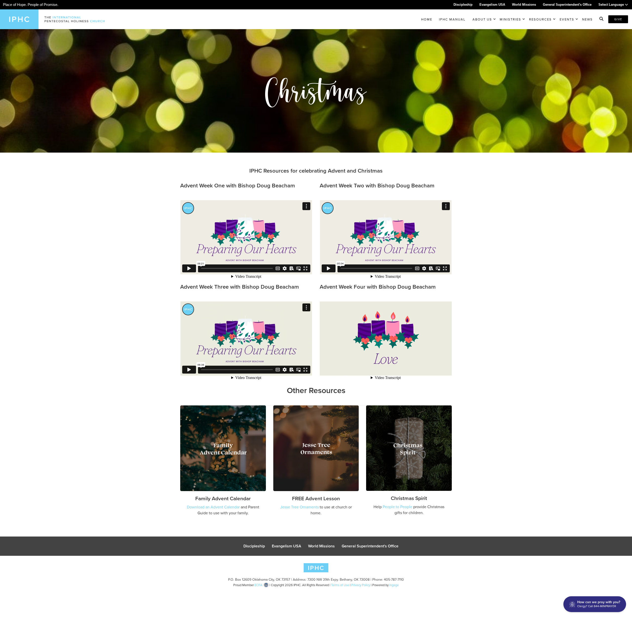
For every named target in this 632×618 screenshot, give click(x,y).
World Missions (524, 4)
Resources (540, 19)
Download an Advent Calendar (213, 507)
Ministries (510, 19)
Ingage (394, 585)
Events (567, 19)
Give (618, 19)
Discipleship (463, 4)
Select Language (611, 4)
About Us (482, 19)
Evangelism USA (492, 4)
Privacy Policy (360, 585)
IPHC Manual (452, 19)
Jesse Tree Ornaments (299, 507)
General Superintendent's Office (567, 4)
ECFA (258, 585)
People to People (397, 506)
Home (426, 19)
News (587, 19)
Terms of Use (340, 585)
